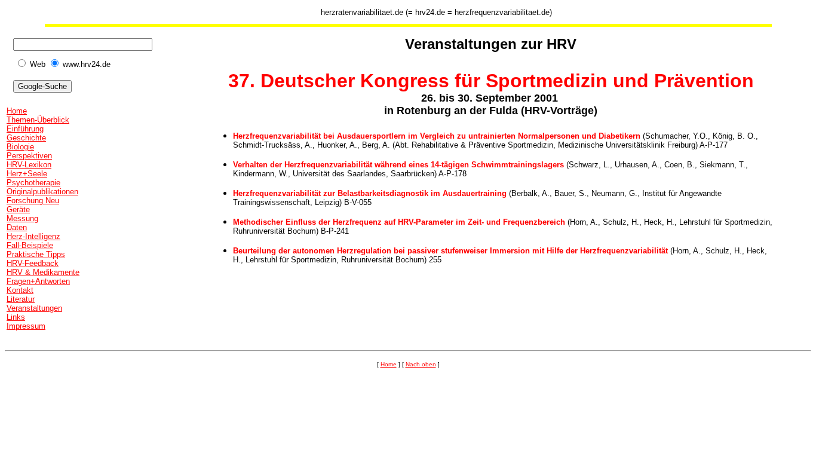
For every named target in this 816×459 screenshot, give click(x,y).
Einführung (25, 128)
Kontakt (20, 290)
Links (16, 317)
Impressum (26, 326)
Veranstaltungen (34, 308)
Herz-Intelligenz (33, 236)
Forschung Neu (33, 200)
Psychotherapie (33, 182)
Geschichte (26, 137)
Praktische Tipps (36, 254)
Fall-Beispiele (30, 245)
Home (17, 110)
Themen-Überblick (38, 119)
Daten (17, 227)
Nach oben (421, 364)
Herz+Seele (27, 173)
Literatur (21, 299)
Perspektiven (29, 155)
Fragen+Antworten (38, 281)
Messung (22, 218)
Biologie (20, 146)
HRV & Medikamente (43, 272)
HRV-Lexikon (29, 164)
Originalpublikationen (42, 191)
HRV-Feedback (33, 263)
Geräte (18, 209)
